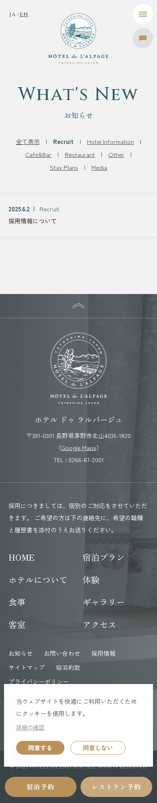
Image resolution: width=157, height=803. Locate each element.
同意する (40, 747)
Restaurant (80, 154)
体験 (91, 580)
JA (12, 14)
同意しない (98, 747)
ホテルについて (38, 580)
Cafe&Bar (38, 154)
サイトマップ (26, 667)
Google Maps (78, 447)
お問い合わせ (62, 653)
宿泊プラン (104, 557)
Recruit (63, 141)
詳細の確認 (30, 727)
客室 (16, 624)
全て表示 (28, 141)
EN (24, 14)
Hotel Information (110, 141)
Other (116, 154)
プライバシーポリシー (38, 681)
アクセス (99, 624)
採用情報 (103, 653)
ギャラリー (104, 602)
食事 (16, 602)
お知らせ (20, 653)
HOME (21, 557)
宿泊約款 (68, 667)
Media (99, 167)
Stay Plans (64, 167)
